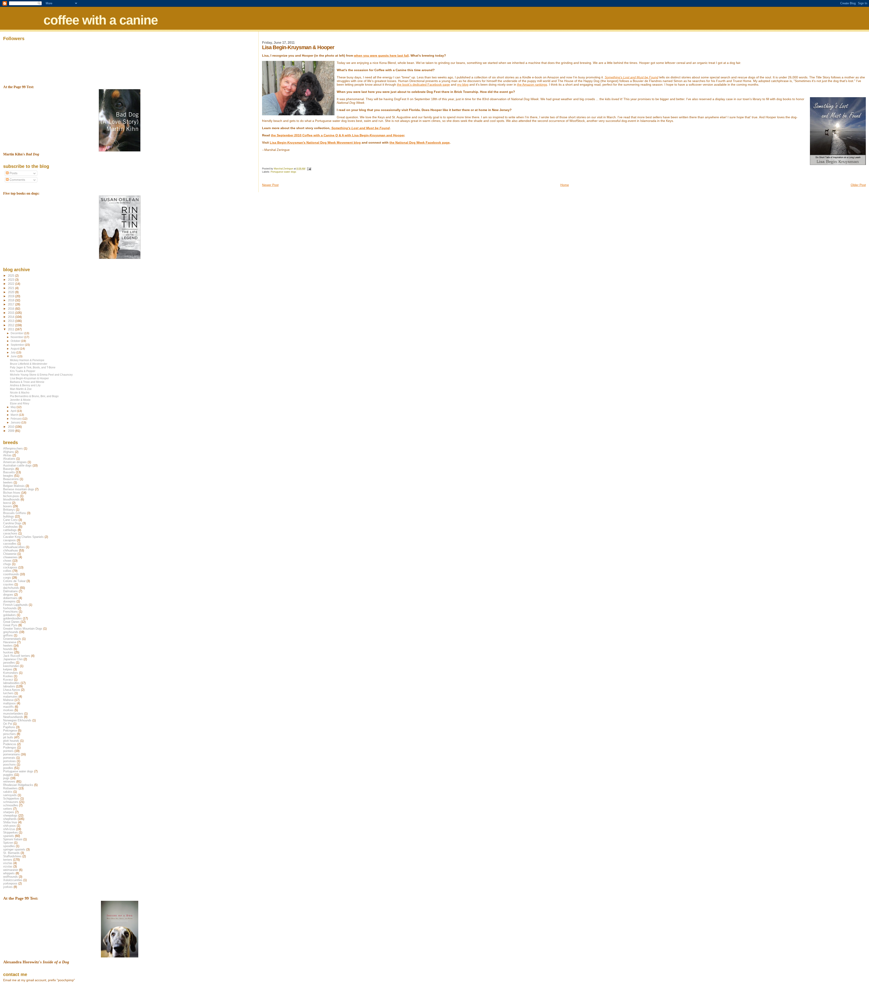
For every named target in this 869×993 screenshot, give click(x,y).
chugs (7, 564)
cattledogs (10, 530)
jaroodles (9, 662)
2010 (11, 426)
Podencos (9, 744)
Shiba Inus (10, 822)
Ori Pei (7, 723)
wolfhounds (10, 876)
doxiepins (9, 601)
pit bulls (8, 737)
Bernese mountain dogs (18, 489)
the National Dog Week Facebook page (419, 142)
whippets (9, 873)
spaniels (8, 836)
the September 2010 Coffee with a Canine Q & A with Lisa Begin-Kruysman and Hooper (337, 135)
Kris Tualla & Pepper (22, 371)
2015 (11, 312)
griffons (8, 635)
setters (7, 808)
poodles (8, 768)
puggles (8, 774)
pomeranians (11, 754)
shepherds (10, 819)
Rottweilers (10, 788)
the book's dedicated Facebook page (423, 84)
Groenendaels (12, 638)
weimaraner (10, 870)
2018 (11, 300)
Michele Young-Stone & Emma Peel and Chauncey (41, 374)
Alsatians (9, 458)
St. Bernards (11, 853)
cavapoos (9, 540)
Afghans (8, 452)
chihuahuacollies (14, 547)
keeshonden (11, 666)
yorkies (8, 887)
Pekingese (10, 730)
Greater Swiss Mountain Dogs (22, 628)
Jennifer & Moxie (20, 399)
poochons (9, 764)
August (15, 348)
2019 (11, 296)
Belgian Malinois (14, 486)
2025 (11, 275)
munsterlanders (13, 713)
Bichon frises (11, 492)
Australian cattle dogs (17, 465)
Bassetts (9, 472)
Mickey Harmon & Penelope (27, 360)
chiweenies (10, 557)
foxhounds (10, 608)
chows (7, 560)
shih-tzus (9, 829)
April (14, 411)
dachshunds (11, 588)
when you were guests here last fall (381, 55)
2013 (11, 321)
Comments (17, 179)
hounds (8, 649)
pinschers (9, 734)
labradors (9, 686)
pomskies (9, 761)
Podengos (9, 747)
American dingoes (15, 462)
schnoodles (10, 805)
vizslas (7, 866)
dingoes (8, 594)
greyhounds (10, 632)
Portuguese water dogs (283, 171)
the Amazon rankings (532, 84)
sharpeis (8, 812)
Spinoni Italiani (12, 839)
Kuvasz (8, 679)
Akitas (7, 455)
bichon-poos (11, 496)
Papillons (9, 727)
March (15, 414)
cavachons (10, 533)
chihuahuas (10, 550)
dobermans (10, 598)
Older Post (858, 185)
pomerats (9, 757)
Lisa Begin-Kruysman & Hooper (29, 378)
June (14, 356)
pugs (6, 778)
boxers (7, 506)
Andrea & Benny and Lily (25, 385)
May (14, 407)
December (17, 333)
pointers (8, 751)
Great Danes (11, 621)
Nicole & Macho (19, 392)
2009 (11, 430)
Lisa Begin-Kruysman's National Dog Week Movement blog (315, 142)
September (18, 344)
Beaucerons (11, 479)
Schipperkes (11, 798)
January (16, 422)
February (16, 418)
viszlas (7, 863)
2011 (11, 329)
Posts (13, 173)
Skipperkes (10, 832)
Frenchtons (10, 611)
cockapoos (10, 567)
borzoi (7, 503)
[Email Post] (309, 168)
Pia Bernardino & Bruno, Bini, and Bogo (34, 396)
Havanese (9, 642)
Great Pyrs (10, 625)
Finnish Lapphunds (15, 604)
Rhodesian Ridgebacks (18, 785)
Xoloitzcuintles (12, 880)
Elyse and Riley (19, 403)
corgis (7, 577)
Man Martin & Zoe (21, 388)
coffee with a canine (100, 20)
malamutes (10, 696)
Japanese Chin (13, 659)
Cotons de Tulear (14, 581)
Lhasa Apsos (11, 689)
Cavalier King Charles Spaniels (23, 537)
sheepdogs (10, 815)
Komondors (10, 672)
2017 (11, 304)
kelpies (7, 669)
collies (7, 571)
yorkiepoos (10, 883)
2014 (11, 317)
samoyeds (10, 795)
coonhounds (11, 574)
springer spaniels (14, 849)
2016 (11, 308)
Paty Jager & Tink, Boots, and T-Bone (32, 367)
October (16, 341)
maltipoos (9, 703)
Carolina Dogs (12, 523)
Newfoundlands (13, 717)
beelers (8, 482)
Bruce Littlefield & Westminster (28, 363)
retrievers (9, 781)
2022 (11, 283)
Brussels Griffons (14, 513)
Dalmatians (10, 591)
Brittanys (9, 509)
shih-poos (9, 825)
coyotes (8, 584)
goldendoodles (12, 618)
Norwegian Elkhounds (17, 720)
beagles (8, 475)
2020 (11, 292)
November (17, 337)
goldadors (9, 615)
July (13, 352)
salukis (7, 791)
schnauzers (10, 802)
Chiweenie (10, 554)
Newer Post (270, 185)
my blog (462, 84)
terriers (7, 859)
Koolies (8, 676)
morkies (8, 710)
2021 (11, 288)
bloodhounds (11, 499)
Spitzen (8, 842)
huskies (8, 652)
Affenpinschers (13, 448)
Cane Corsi (10, 520)
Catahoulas (10, 526)
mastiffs (8, 706)
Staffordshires (12, 856)
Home (564, 185)
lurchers (8, 693)
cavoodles (10, 543)
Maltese (8, 700)
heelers (8, 645)
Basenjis (8, 469)
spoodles (9, 846)
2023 (11, 279)
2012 (11, 325)
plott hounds (11, 740)
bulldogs (8, 516)
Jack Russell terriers (16, 655)
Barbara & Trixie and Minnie (27, 381)
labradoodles (11, 683)
